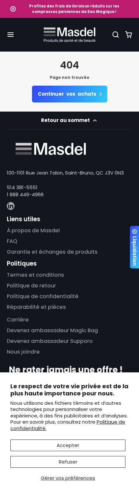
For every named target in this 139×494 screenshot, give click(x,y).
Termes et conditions (35, 275)
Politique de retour (31, 285)
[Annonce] (69, 9)
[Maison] (69, 34)
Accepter (68, 445)
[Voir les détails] (51, 149)
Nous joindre (23, 351)
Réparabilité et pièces (36, 307)
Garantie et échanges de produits (52, 252)
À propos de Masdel (33, 230)
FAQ (12, 241)
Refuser (68, 461)
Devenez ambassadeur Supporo (50, 341)
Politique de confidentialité (43, 296)
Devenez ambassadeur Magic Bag (52, 330)
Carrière (18, 319)
